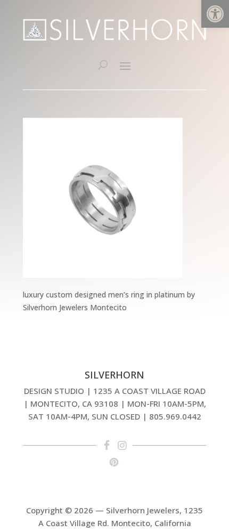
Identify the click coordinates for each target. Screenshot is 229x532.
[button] (215, 14)
